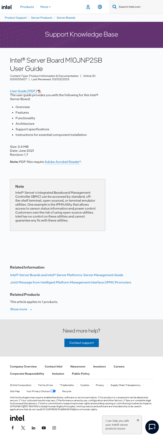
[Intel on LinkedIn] (33, 427)
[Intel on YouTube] (44, 427)
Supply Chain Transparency (126, 385)
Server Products (41, 17)
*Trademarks (66, 385)
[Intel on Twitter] (23, 427)
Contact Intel (53, 366)
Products (27, 7)
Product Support (16, 17)
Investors (99, 366)
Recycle (66, 391)
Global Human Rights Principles (57, 406)
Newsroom (77, 366)
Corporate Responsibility (27, 373)
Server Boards (66, 17)
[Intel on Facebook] (13, 427)
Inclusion (58, 373)
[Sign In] (88, 7)
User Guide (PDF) (23, 91)
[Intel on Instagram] (54, 427)
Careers (119, 366)
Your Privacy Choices (38, 391)
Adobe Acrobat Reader (62, 162)
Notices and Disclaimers (23, 403)
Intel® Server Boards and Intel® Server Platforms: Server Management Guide (66, 275)
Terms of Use (45, 385)
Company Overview (23, 366)
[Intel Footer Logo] (17, 418)
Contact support (81, 343)
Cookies (84, 385)
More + (45, 7)
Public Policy (81, 373)
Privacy (100, 385)
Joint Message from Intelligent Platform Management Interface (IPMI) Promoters (70, 282)
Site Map (15, 391)
